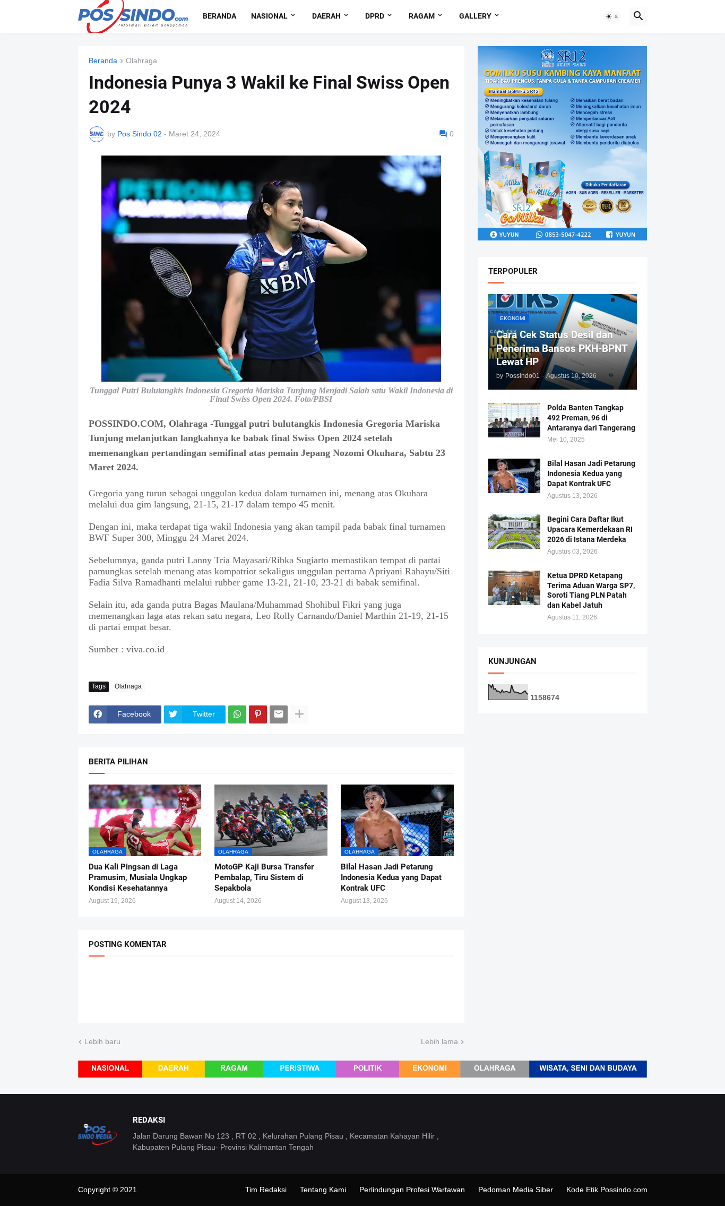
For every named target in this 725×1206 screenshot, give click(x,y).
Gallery (475, 16)
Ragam (422, 16)
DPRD (374, 16)
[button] (612, 16)
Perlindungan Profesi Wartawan (412, 1189)
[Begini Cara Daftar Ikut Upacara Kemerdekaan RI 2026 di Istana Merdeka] (514, 531)
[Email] (279, 714)
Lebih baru (102, 1041)
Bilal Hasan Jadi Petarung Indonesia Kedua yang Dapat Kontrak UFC (391, 877)
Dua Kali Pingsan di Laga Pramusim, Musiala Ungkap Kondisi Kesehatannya (138, 877)
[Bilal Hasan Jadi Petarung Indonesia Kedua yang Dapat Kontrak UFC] (514, 476)
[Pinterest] (258, 714)
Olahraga (141, 61)
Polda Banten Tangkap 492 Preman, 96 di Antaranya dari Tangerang (591, 417)
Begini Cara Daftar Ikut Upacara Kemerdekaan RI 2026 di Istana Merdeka (590, 529)
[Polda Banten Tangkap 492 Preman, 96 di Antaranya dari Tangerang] (514, 420)
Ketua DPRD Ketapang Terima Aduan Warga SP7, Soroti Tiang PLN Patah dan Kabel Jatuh (591, 590)
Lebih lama (439, 1041)
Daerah (326, 16)
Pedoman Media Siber (515, 1189)
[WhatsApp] (237, 714)
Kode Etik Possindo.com (607, 1189)
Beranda (219, 16)
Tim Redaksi (266, 1189)
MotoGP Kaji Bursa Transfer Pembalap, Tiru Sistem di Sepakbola (264, 877)
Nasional (269, 16)
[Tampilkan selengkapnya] (299, 714)
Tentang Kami (323, 1189)
